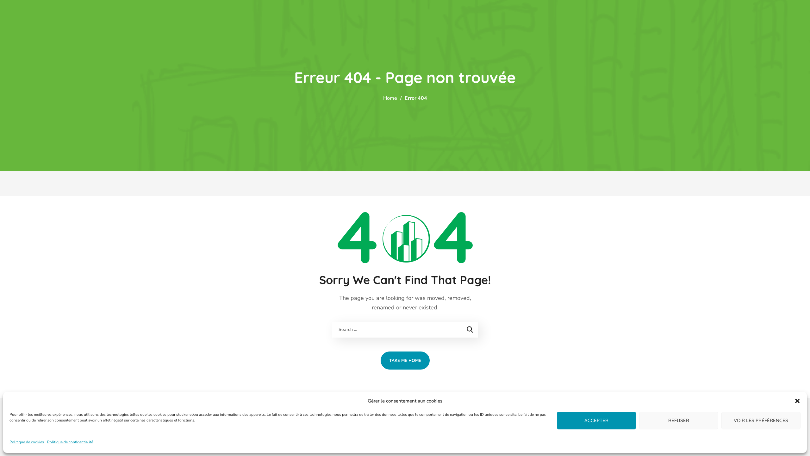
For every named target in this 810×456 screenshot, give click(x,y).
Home (390, 98)
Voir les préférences (761, 420)
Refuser (678, 420)
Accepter (596, 420)
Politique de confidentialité (70, 442)
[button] (797, 401)
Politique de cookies (26, 442)
